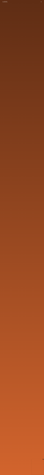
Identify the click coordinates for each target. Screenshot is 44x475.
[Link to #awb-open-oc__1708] (41, 1)
